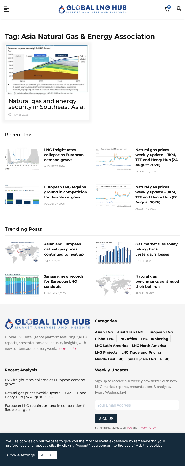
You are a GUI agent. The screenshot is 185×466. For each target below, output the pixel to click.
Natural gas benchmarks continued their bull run (157, 281)
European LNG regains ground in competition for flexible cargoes (65, 192)
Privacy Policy (147, 427)
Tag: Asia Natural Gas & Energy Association (80, 36)
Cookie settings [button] (21, 455)
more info (66, 348)
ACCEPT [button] (47, 455)
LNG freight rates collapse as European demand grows (64, 154)
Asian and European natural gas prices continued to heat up (64, 249)
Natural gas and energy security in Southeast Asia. (46, 104)
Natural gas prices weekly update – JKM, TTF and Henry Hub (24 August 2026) (45, 395)
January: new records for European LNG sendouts (64, 281)
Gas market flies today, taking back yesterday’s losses (156, 249)
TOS (129, 427)
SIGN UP (106, 418)
